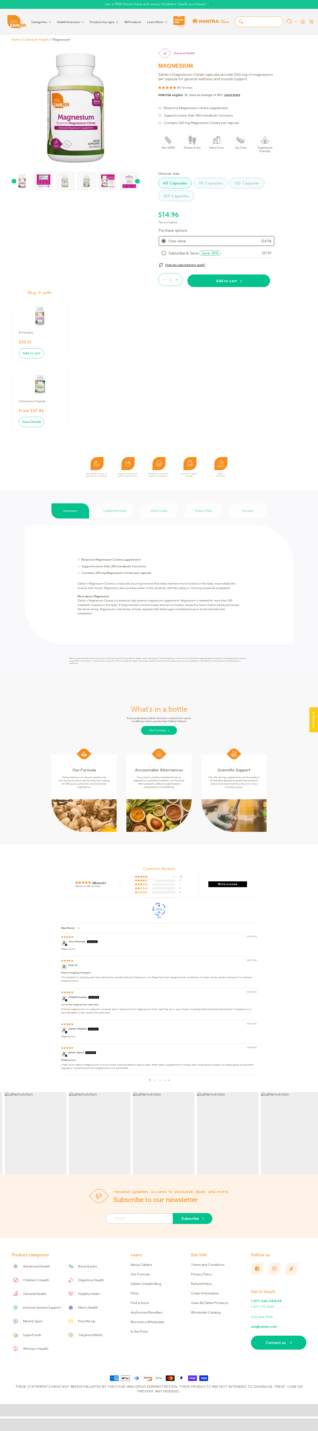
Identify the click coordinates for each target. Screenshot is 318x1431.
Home (16, 39)
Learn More (155, 22)
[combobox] (259, 22)
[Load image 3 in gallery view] (65, 181)
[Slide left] (14, 181)
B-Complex (26, 332)
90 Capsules (211, 183)
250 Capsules (176, 196)
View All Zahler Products (209, 1303)
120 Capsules (247, 183)
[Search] (241, 22)
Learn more (232, 95)
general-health (37, 39)
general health (184, 53)
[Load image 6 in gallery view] (129, 181)
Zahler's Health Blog (146, 1284)
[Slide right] (137, 181)
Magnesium (61, 39)
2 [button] (155, 1080)
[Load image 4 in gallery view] (86, 181)
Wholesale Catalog (205, 1312)
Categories (39, 22)
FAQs (135, 1293)
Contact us (276, 1342)
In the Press (139, 1331)
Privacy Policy (201, 1274)
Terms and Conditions (208, 1265)
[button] (311, 22)
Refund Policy (201, 1284)
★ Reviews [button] (313, 720)
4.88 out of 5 (99, 882)
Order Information (205, 1293)
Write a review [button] (227, 884)
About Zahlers (141, 1265)
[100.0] (159, 909)
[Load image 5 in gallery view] (107, 181)
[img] (67, 936)
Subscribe (190, 1218)
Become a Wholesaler (148, 1322)
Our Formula (157, 730)
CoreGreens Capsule (32, 401)
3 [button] (160, 1080)
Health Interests (68, 22)
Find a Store (140, 1303)
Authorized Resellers (146, 1312)
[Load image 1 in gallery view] (22, 181)
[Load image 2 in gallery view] (43, 181)
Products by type (102, 22)
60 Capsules (175, 183)
